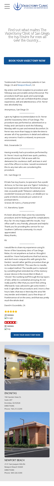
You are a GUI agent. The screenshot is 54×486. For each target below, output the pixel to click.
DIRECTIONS (9, 406)
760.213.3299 (16, 409)
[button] (27, 314)
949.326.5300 (16, 473)
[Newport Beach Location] (27, 434)
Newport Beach (25, 85)
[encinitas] (27, 367)
